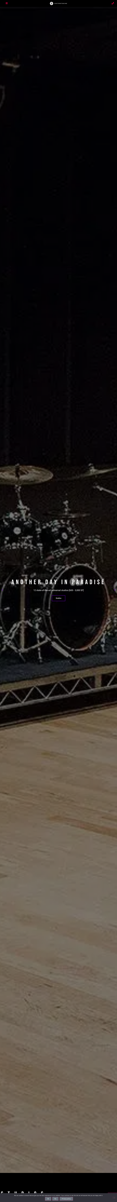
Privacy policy (66, 1199)
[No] (114, 1197)
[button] (2, 590)
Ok (48, 1199)
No (55, 1199)
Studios (58, 600)
